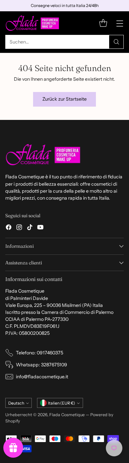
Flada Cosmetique (67, 414)
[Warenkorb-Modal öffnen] (103, 23)
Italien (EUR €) (61, 403)
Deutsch (16, 403)
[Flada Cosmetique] (32, 23)
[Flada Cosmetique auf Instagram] (19, 228)
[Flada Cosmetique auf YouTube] (40, 228)
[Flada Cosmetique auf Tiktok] (30, 228)
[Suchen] (116, 42)
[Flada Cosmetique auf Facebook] (9, 228)
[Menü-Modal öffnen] (119, 23)
